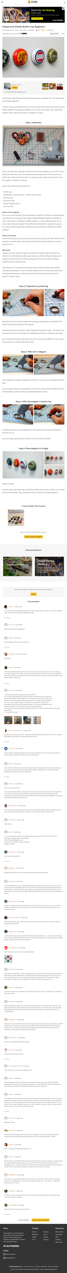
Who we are (59, 1242)
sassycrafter (12, 852)
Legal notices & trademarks (48, 1269)
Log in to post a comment (41, 1220)
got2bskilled (12, 932)
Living (16, 30)
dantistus (11, 784)
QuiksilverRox (12, 948)
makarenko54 (12, 1038)
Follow (15, 88)
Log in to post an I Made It (33, 537)
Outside (45, 1237)
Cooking (45, 1232)
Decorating (23, 30)
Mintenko (11, 969)
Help (56, 1237)
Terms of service (29, 1266)
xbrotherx (11, 1118)
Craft (33, 1240)
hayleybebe (12, 1020)
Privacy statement (41, 1266)
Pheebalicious (12, 806)
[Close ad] (63, 8)
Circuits (34, 1232)
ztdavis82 (11, 1001)
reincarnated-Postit (14, 1066)
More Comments (24, 1220)
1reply (7, 647)
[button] (2, 2)
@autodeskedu (10, 1258)
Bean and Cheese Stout (15, 730)
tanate (10, 832)
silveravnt (11, 748)
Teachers (46, 1240)
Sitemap (58, 1240)
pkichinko (11, 625)
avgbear (10, 607)
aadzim (10, 638)
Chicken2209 (12, 1205)
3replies (7, 1214)
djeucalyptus (8, 30)
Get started (58, 1234)
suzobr (10, 1157)
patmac (10, 1078)
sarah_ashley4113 (13, 917)
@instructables (10, 1254)
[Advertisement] (33, 15)
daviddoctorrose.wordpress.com (16, 92)
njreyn (10, 667)
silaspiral (11, 881)
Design (34, 1237)
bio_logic (11, 690)
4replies (7, 618)
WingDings (11, 868)
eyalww (10, 1144)
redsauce (11, 987)
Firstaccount (12, 820)
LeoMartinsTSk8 (13, 654)
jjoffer (10, 764)
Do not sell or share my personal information (25, 1269)
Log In (34, 594)
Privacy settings (53, 1266)
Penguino (11, 1130)
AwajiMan (11, 1191)
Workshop (35, 1234)
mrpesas (11, 1050)
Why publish (59, 1232)
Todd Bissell (12, 1175)
